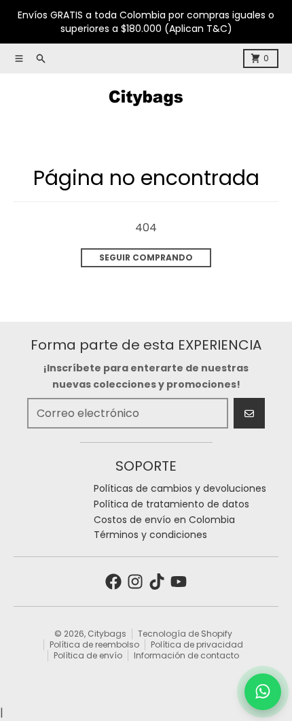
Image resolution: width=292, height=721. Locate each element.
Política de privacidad (197, 644)
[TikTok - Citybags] (157, 581)
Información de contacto (186, 655)
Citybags (107, 633)
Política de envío (88, 655)
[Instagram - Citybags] (135, 581)
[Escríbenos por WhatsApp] (262, 691)
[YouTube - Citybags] (178, 581)
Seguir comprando (146, 257)
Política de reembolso (94, 644)
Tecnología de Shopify (185, 633)
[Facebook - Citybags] (113, 581)
